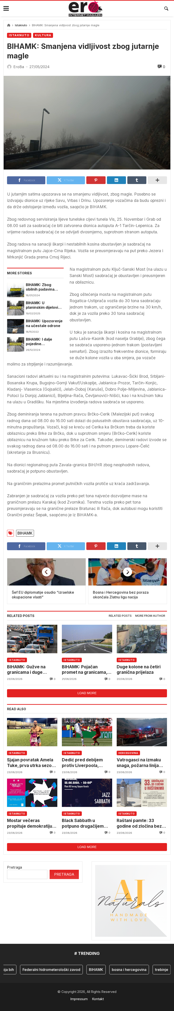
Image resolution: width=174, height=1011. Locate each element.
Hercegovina (128, 753)
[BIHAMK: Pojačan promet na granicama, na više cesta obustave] (87, 639)
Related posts (120, 615)
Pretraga (14, 867)
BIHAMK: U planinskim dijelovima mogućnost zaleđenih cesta (44, 305)
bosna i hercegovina (122, 969)
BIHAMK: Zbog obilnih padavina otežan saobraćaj (41, 287)
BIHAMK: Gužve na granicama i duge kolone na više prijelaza (31, 669)
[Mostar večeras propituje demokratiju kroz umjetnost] (32, 793)
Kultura (43, 35)
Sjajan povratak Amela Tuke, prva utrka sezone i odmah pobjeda (32, 762)
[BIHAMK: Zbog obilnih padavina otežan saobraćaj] (15, 290)
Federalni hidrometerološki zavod (44, 969)
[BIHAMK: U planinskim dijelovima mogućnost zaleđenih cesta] (15, 308)
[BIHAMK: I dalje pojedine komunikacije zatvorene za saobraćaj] (15, 344)
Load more (87, 693)
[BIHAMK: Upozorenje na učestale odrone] (15, 326)
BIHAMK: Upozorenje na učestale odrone (44, 323)
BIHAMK (25, 533)
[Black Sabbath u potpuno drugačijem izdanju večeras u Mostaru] (87, 793)
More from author (150, 615)
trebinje (154, 969)
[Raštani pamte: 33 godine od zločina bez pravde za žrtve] (142, 793)
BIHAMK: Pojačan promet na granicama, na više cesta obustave (85, 669)
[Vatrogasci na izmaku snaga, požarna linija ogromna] (142, 732)
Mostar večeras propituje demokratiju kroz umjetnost (29, 823)
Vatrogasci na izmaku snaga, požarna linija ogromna (139, 762)
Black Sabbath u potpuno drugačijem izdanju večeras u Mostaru (83, 823)
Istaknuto (21, 25)
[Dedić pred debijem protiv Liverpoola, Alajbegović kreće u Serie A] (87, 732)
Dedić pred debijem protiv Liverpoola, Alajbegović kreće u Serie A (82, 762)
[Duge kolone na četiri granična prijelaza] (142, 639)
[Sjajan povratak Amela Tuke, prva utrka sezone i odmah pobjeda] (32, 732)
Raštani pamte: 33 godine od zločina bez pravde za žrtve (139, 823)
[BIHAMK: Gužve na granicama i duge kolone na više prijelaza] (32, 639)
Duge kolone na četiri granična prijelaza (139, 669)
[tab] (120, 616)
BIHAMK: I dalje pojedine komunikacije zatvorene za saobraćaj (39, 342)
